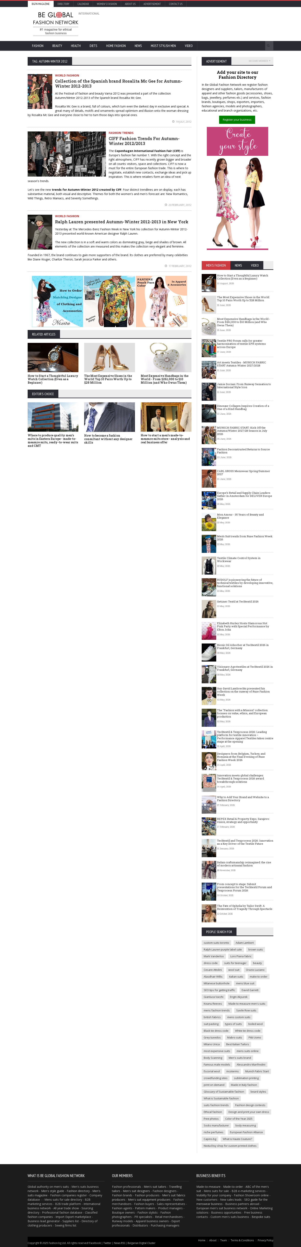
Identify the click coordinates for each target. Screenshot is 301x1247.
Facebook (95, 1243)
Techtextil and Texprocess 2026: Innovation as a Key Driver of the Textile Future (245, 842)
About (212, 1240)
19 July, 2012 (183, 121)
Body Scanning (213, 1058)
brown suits (255, 949)
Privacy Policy (265, 1240)
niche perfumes (213, 1132)
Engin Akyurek (239, 997)
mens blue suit (245, 983)
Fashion (37, 45)
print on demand (214, 1085)
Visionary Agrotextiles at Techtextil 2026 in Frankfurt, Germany (245, 668)
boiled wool (255, 1024)
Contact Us (175, 4)
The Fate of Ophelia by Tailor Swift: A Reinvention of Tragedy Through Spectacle (244, 907)
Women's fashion (107, 4)
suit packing (211, 1024)
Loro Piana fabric (240, 956)
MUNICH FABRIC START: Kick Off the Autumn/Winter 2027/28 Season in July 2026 (242, 431)
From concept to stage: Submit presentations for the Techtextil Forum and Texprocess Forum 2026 (244, 887)
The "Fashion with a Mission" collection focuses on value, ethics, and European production (242, 713)
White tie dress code (247, 1031)
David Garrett (250, 990)
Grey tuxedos (212, 1037)
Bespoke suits (261, 1217)
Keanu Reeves (213, 1003)
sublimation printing (246, 1078)
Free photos (211, 1118)
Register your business (237, 119)
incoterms (232, 1071)
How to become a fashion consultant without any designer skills (108, 439)
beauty (257, 963)
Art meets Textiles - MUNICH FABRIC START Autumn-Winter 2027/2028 (241, 364)
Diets (93, 45)
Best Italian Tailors (237, 1044)
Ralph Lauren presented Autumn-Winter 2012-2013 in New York (121, 221)
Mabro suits (234, 1037)
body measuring (245, 1125)
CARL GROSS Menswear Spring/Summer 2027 (243, 472)
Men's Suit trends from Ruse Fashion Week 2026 (245, 537)
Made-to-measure (208, 1187)
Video (189, 45)
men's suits (61, 1187)
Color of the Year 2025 (238, 1118)
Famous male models (217, 1064)
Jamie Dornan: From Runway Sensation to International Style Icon (244, 385)
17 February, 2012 (179, 266)
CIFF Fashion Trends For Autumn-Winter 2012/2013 (144, 141)
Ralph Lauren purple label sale (223, 949)
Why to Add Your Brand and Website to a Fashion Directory (243, 798)
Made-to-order (233, 1187)
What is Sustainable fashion (221, 1098)
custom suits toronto (216, 943)
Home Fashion (116, 45)
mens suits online (248, 1051)
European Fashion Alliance (246, 1132)
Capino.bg (210, 1139)
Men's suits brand (240, 1058)
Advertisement (152, 4)
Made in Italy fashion (244, 1085)
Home (201, 1240)
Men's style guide (52, 1191)
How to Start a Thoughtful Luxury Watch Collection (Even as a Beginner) (53, 379)
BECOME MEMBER (258, 61)
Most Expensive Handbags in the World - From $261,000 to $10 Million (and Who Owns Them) (164, 379)
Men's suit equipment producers (149, 1199)
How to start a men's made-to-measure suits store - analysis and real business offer (165, 438)
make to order (258, 976)
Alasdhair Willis (213, 976)
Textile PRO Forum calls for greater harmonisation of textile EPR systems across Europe (241, 344)
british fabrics (212, 1017)
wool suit (233, 970)
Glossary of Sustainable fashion (224, 1091)
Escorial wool (212, 1071)
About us (130, 4)
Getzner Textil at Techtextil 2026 (238, 601)
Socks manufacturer (216, 1125)
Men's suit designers (136, 1191)
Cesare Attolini (213, 970)
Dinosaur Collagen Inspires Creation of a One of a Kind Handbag (243, 407)
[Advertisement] (194, 23)
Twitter (107, 1243)
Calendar (83, 4)
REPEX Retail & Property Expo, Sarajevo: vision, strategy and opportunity (243, 820)
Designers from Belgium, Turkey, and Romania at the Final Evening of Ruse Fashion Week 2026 (241, 757)
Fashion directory (78, 1191)
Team (223, 1240)
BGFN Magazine (41, 4)
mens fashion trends (217, 1010)
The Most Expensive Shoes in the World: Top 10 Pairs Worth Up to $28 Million (108, 379)
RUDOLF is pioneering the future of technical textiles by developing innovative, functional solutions (245, 583)
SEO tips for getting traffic (219, 990)
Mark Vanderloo (214, 956)
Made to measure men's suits (247, 1003)
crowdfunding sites (215, 1078)
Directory (63, 4)
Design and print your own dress (249, 1112)
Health (76, 45)
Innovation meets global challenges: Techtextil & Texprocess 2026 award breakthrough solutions (240, 779)
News (138, 45)
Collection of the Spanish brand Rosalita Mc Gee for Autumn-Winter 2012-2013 (118, 83)
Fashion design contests (250, 1105)
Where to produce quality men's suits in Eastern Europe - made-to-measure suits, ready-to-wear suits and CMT (53, 440)
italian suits (236, 976)
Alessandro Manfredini (251, 1064)
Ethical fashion (213, 1112)
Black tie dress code (216, 1031)
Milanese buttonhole (217, 983)
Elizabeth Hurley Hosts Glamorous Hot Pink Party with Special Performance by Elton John (243, 626)
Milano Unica (212, 1044)
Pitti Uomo (255, 1037)
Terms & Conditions (242, 1240)
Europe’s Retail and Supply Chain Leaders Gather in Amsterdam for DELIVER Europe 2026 (244, 496)
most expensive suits (217, 1051)
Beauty (57, 45)
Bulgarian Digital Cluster (141, 1243)
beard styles (258, 1091)
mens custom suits (238, 1017)
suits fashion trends (216, 1105)
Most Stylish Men (163, 45)
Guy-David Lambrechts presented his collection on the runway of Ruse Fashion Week (243, 692)
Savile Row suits (246, 1010)
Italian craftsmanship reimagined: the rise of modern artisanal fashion (244, 863)
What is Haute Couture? (237, 1139)
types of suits (233, 1024)
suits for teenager (235, 963)
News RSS (119, 1243)
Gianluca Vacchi (213, 997)
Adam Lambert (245, 943)
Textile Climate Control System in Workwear (238, 559)
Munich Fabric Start (257, 1071)
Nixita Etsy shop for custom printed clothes (230, 1146)
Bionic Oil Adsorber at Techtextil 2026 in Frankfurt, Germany (243, 646)
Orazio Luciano (255, 970)
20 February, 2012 (179, 205)
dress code (211, 963)
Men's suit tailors (155, 1187)
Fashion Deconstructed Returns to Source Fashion (243, 450)
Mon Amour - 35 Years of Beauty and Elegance (240, 516)
